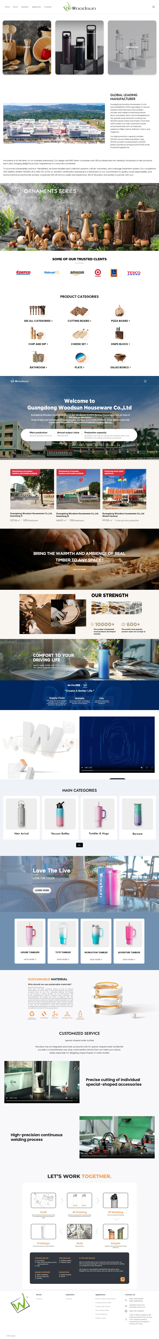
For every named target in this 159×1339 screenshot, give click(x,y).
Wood (15, 7)
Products (39, 1299)
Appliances (36, 7)
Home (7, 7)
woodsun (13, 1336)
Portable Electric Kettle (103, 1303)
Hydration (25, 7)
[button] (153, 7)
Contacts (47, 7)
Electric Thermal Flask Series (105, 1299)
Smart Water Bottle (102, 1310)
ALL (79, 845)
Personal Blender (101, 1314)
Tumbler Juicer (100, 1318)
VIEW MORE (29, 959)
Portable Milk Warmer (102, 1307)
